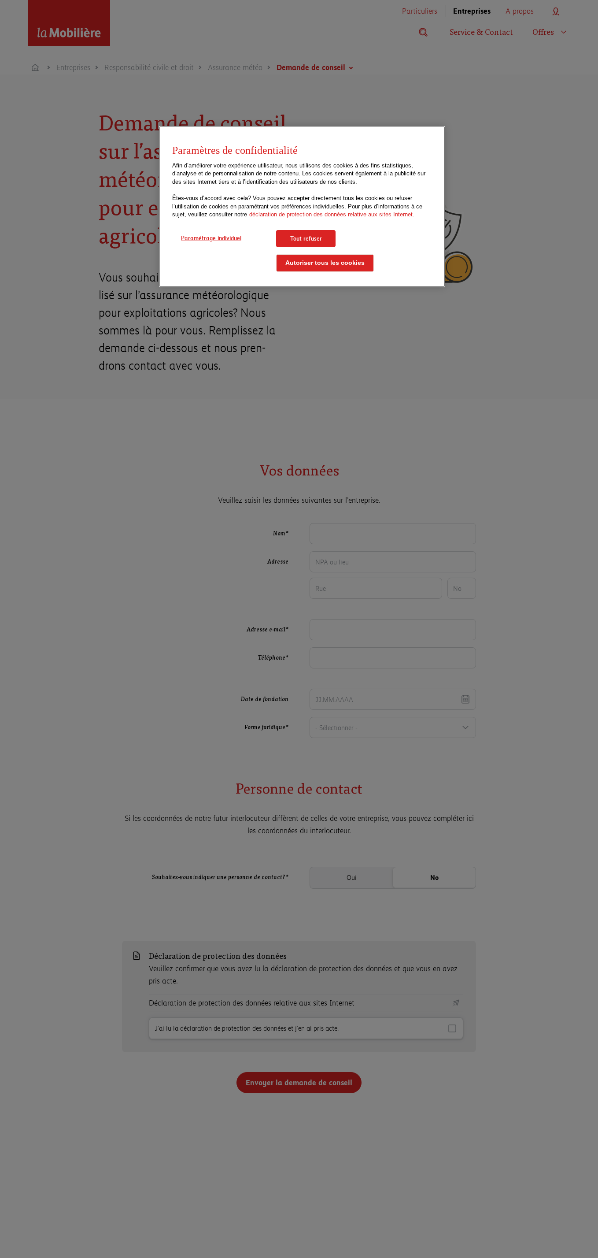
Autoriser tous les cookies (325, 263)
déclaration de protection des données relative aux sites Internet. (331, 214)
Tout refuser (306, 238)
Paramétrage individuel (211, 237)
